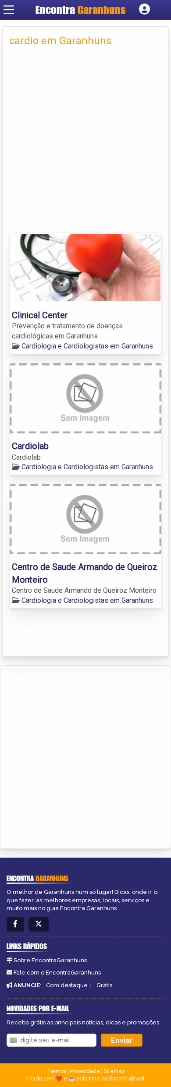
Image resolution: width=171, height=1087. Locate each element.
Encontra (81, 9)
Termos (56, 1071)
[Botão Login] (144, 10)
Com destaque (67, 985)
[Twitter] (38, 924)
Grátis (104, 985)
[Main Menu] (9, 9)
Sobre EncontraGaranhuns (50, 960)
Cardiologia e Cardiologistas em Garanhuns (87, 346)
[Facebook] (15, 924)
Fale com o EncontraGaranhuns (57, 972)
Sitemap (114, 1071)
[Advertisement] (85, 142)
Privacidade (85, 1071)
